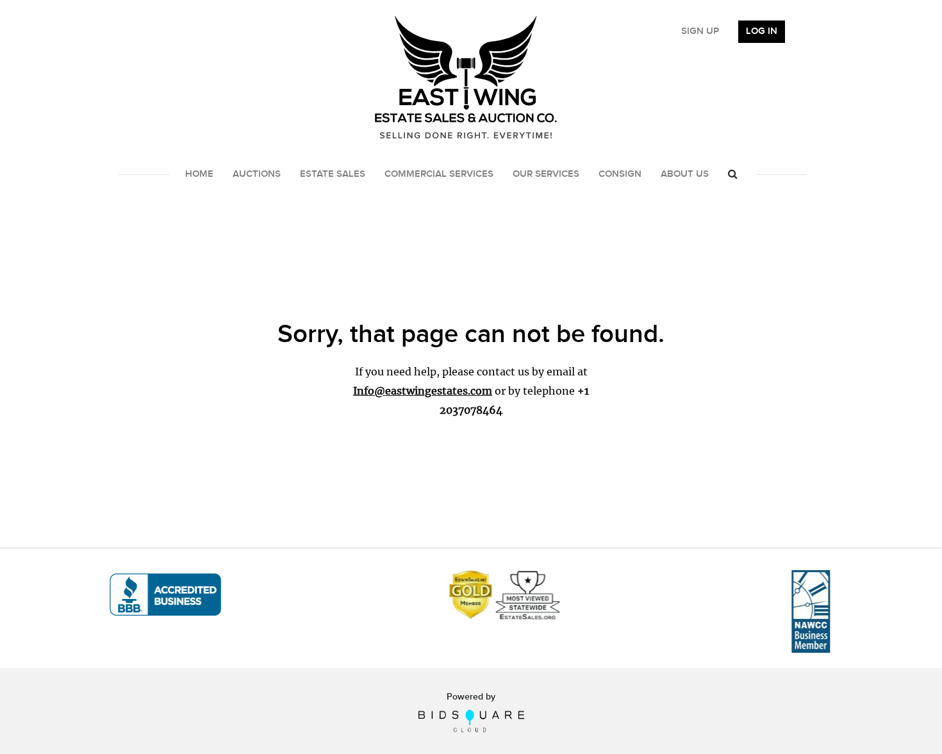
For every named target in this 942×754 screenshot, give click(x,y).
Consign (620, 174)
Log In (761, 31)
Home (199, 174)
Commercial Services (438, 174)
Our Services (546, 174)
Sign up (700, 31)
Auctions (257, 174)
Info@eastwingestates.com (422, 390)
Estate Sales (332, 174)
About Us (685, 174)
